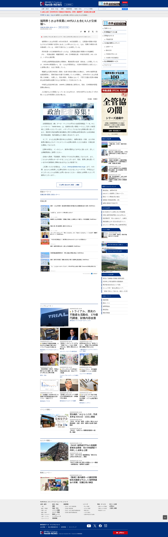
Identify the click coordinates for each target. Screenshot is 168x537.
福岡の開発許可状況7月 (110, 203)
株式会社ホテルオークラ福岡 (68, 401)
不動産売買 (109, 39)
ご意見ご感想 (113, 508)
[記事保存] (81, 31)
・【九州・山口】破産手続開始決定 (72, 510)
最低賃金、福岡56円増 (110, 190)
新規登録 (125, 2)
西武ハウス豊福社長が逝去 (111, 196)
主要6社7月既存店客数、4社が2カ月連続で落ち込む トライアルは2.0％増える (49, 345)
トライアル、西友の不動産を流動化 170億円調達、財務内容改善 (84, 314)
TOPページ (107, 28)
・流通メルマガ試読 (102, 508)
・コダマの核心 (86, 512)
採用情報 (63, 527)
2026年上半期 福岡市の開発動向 (113, 281)
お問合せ (111, 506)
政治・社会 (54, 9)
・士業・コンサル (44, 516)
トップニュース (56, 516)
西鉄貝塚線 (106, 313)
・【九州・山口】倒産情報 (70, 506)
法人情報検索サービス (111, 61)
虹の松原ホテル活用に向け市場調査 (114, 212)
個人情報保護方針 (53, 527)
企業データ (109, 46)
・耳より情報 (86, 506)
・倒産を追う (86, 510)
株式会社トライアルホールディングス (80, 320)
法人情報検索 (68, 4)
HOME (42, 15)
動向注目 (109, 50)
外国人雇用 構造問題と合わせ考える (114, 215)
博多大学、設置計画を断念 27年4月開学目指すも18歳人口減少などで (118, 153)
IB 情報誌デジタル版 (110, 32)
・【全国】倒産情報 (68, 508)
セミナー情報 (56, 512)
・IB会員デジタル (101, 510)
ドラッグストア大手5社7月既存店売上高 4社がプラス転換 (68, 371)
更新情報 (54, 518)
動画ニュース (56, 514)
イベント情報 (88, 9)
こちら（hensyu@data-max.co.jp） (74, 167)
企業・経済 (45, 9)
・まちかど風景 (86, 508)
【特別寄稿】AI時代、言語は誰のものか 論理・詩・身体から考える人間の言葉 (49, 370)
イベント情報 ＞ (46, 409)
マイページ (107, 65)
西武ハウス (106, 303)
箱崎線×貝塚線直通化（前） (111, 200)
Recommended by (87, 273)
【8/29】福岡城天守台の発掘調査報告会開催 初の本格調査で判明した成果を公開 (83, 447)
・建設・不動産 (44, 508)
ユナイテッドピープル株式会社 (68, 351)
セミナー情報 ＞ (46, 440)
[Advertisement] (69, 290)
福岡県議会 (106, 306)
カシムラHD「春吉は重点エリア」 (114, 288)
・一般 (41, 506)
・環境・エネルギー (45, 514)
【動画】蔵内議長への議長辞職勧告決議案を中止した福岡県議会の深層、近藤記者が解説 (83, 479)
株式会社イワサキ (45, 401)
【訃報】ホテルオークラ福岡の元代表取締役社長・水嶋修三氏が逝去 (69, 396)
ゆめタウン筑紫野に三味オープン (113, 193)
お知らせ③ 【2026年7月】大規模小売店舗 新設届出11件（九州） (62, 12)
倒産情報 (69, 9)
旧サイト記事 (113, 504)
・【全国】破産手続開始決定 (70, 512)
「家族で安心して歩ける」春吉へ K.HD (115, 291)
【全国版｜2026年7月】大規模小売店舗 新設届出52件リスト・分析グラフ (49, 396)
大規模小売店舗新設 (112, 57)
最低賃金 (105, 309)
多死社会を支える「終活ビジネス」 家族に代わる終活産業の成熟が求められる (89, 345)
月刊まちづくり (109, 35)
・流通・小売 (43, 510)
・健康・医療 (43, 512)
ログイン (125, 4)
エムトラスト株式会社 (86, 373)
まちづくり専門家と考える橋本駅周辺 (115, 224)
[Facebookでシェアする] (89, 31)
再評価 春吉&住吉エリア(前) (111, 284)
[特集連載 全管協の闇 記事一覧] (115, 112)
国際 (62, 9)
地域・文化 (77, 9)
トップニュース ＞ (46, 306)
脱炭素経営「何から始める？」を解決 (115, 218)
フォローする (64, 27)
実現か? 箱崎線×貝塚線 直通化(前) (113, 278)
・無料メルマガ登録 (102, 506)
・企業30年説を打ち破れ (89, 514)
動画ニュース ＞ (46, 473)
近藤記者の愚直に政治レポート (48, 27)
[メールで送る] (96, 31)
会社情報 (42, 527)
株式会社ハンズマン (85, 402)
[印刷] (85, 31)
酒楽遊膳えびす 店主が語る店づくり (114, 221)
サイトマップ (72, 527)
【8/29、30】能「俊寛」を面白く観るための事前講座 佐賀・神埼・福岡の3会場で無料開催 (84, 423)
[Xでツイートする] (92, 31)
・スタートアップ (44, 518)
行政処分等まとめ (111, 54)
